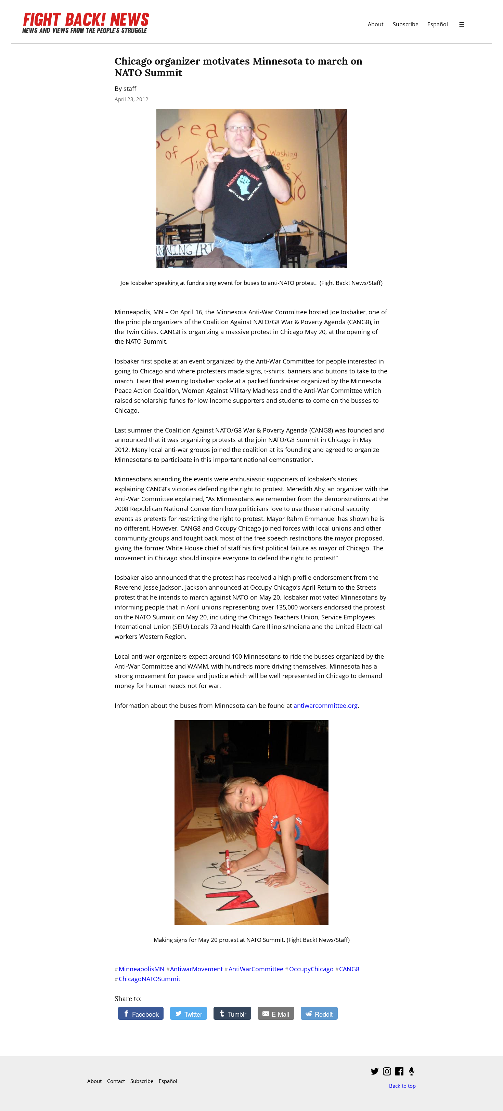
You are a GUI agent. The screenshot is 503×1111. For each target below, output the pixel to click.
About (376, 24)
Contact (116, 1081)
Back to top (402, 1085)
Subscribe (405, 24)
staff (130, 88)
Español (437, 24)
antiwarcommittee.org (326, 705)
